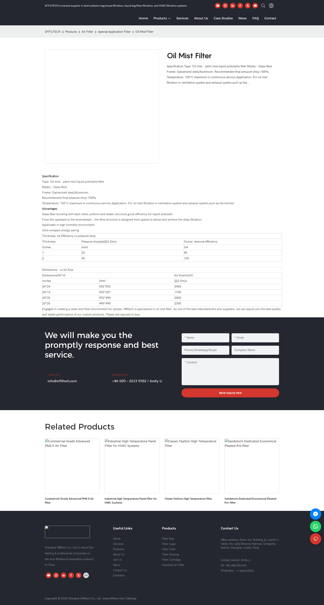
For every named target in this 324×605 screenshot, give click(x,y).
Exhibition (119, 575)
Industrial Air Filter (173, 564)
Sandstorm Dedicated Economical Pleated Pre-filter (250, 500)
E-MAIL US (53, 375)
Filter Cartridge (171, 559)
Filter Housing (170, 554)
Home (116, 538)
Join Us (117, 559)
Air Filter (87, 31)
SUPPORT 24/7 (120, 375)
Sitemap (131, 598)
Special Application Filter (114, 31)
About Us (118, 554)
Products (71, 31)
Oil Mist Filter (144, 31)
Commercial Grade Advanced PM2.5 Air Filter (69, 500)
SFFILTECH (52, 31)
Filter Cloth (169, 549)
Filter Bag (168, 538)
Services (118, 543)
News (116, 564)
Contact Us (120, 570)
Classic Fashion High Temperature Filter (188, 498)
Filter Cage (169, 543)
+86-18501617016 (236, 565)
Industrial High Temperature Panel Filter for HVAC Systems (131, 500)
